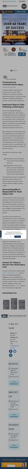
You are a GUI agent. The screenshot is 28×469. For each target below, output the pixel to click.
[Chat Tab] (14, 234)
